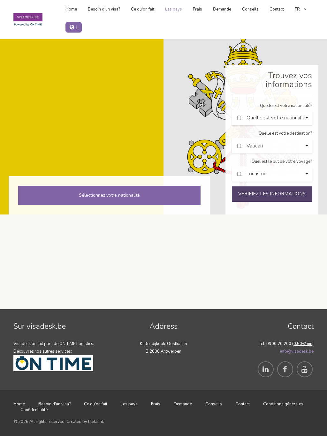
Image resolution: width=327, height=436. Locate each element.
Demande (222, 9)
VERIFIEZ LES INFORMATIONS (272, 194)
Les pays (173, 9)
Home (71, 9)
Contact (277, 9)
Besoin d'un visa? (104, 9)
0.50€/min (302, 344)
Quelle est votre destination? (285, 133)
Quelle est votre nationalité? (286, 106)
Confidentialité (34, 410)
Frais (197, 9)
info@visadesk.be (297, 351)
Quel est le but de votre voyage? (282, 161)
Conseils (250, 9)
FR (298, 9)
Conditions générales (283, 404)
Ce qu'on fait (142, 9)
